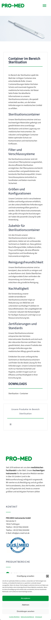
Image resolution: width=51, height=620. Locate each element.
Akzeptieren (25, 598)
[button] (47, 576)
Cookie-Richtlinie (14, 617)
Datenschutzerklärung (27, 617)
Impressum (38, 617)
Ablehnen (25, 605)
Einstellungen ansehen (25, 611)
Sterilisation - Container (18, 393)
